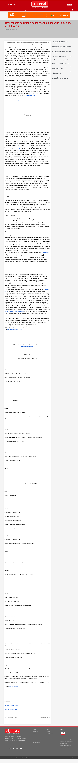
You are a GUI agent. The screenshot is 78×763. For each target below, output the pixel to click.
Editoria (34, 738)
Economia (17, 10)
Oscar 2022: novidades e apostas (60, 63)
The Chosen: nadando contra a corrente (62, 56)
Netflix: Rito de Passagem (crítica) (60, 60)
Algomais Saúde (39, 10)
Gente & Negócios (24, 10)
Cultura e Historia (47, 10)
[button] (72, 10)
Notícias (55, 10)
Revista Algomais (9, 10)
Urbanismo (32, 10)
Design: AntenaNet (70, 757)
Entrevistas (35, 735)
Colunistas (62, 10)
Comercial (48, 731)
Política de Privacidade (37, 740)
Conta (67, 10)
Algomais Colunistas (36, 742)
